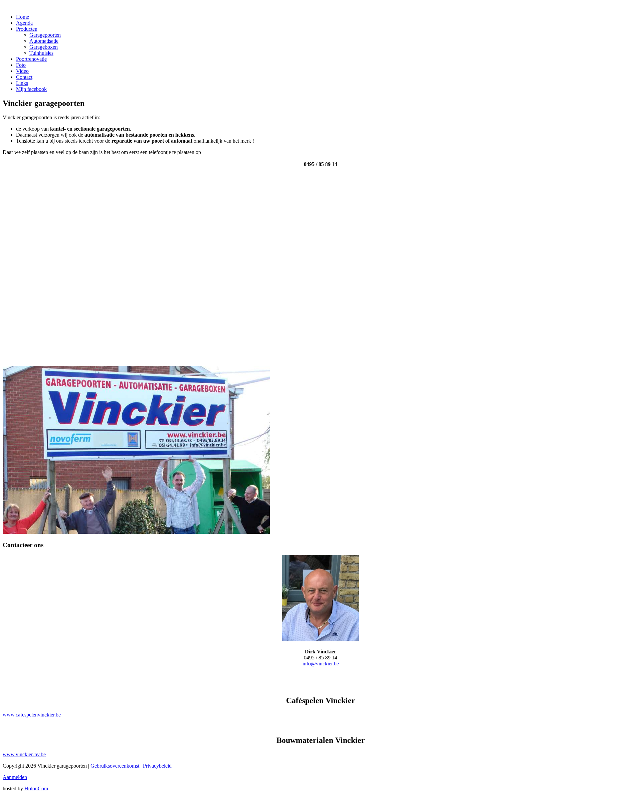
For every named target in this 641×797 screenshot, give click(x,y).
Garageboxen (43, 47)
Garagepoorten (45, 35)
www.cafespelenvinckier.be (32, 715)
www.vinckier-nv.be (24, 754)
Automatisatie (43, 41)
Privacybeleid (157, 766)
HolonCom (36, 788)
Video (22, 71)
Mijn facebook (31, 89)
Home (22, 17)
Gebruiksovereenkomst (114, 766)
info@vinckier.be (320, 663)
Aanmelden (15, 777)
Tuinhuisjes (41, 53)
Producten (26, 29)
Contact (24, 77)
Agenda (24, 23)
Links (22, 83)
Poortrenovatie (31, 59)
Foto (21, 65)
